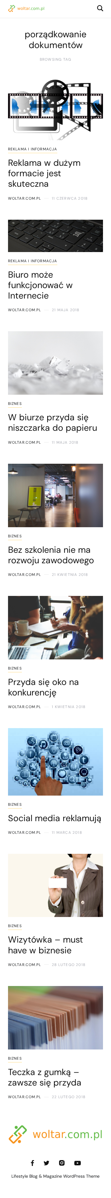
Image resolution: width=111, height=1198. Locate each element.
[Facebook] (32, 1163)
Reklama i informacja (32, 149)
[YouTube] (77, 1163)
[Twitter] (46, 1163)
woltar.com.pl (24, 198)
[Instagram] (62, 1163)
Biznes (15, 403)
